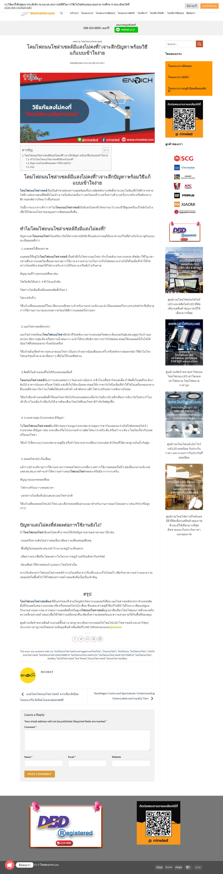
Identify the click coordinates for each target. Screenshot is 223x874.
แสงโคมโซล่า (94, 651)
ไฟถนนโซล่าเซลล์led (116, 658)
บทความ (76, 41)
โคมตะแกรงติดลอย (105, 13)
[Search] (61, 13)
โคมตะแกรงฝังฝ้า (126, 13)
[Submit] (199, 44)
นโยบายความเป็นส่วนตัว (18, 7)
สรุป (32, 167)
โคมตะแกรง (87, 13)
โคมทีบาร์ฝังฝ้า (157, 13)
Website (116, 756)
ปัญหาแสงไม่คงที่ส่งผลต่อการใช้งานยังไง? (50, 163)
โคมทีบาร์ (142, 13)
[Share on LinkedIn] (100, 639)
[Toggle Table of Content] (104, 150)
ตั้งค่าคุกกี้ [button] (192, 6)
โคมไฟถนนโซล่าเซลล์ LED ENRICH (116, 655)
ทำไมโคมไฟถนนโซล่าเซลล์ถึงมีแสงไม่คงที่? (52, 159)
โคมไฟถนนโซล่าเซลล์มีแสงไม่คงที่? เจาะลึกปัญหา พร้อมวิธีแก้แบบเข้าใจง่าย (66, 155)
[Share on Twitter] (81, 639)
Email (72, 756)
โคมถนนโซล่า (109, 651)
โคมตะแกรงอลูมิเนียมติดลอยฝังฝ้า (187, 90)
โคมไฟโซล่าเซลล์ (65, 658)
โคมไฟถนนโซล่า (138, 651)
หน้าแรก (74, 13)
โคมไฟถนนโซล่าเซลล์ (91, 41)
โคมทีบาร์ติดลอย (175, 13)
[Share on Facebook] (75, 639)
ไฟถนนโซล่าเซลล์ (96, 658)
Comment (30, 726)
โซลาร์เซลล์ (80, 658)
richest (100, 63)
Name (28, 756)
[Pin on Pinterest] (94, 639)
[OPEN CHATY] (9, 865)
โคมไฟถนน (123, 651)
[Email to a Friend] (87, 639)
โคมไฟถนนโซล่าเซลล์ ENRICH (54, 655)
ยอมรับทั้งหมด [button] (209, 6)
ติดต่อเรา (190, 13)
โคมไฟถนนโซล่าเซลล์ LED (84, 655)
